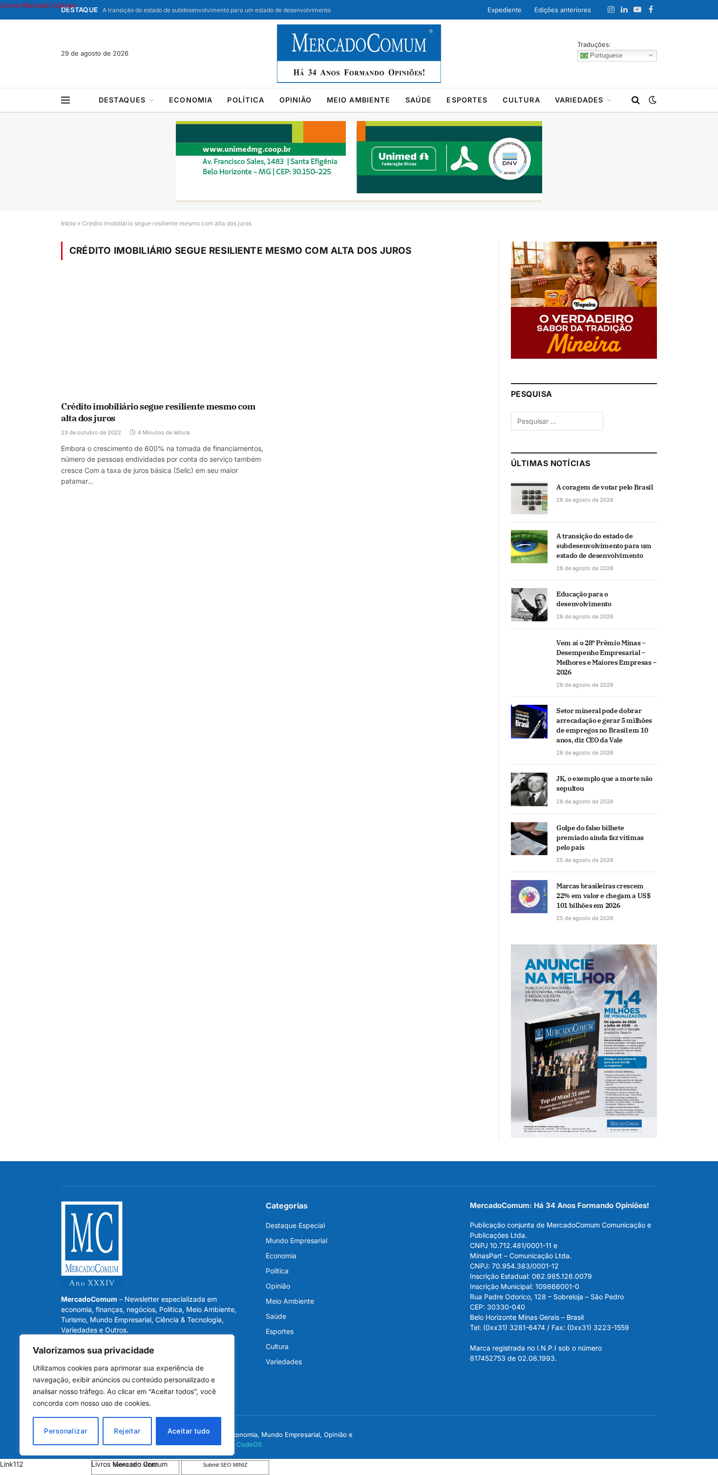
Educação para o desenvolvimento (584, 599)
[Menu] (65, 100)
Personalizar (65, 1431)
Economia (190, 100)
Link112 (11, 1464)
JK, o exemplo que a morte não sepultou (604, 783)
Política (245, 100)
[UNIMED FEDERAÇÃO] (359, 161)
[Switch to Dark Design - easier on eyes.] (651, 100)
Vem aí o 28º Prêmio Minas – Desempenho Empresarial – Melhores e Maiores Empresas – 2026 (606, 657)
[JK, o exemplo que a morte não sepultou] (529, 789)
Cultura (521, 100)
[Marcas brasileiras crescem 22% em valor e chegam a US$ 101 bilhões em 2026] (529, 896)
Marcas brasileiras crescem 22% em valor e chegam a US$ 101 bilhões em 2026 (603, 895)
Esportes (466, 100)
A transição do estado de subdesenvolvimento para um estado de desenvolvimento (217, 10)
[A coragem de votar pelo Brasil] (529, 497)
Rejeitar (127, 1431)
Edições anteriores (562, 10)
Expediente (504, 10)
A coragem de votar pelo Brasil (604, 487)
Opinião (295, 100)
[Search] (636, 100)
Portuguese (605, 55)
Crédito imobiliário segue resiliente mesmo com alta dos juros (158, 412)
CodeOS (249, 1444)
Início (68, 223)
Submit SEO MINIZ (225, 1465)
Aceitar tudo (189, 1431)
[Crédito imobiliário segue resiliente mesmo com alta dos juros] (163, 337)
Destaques (122, 100)
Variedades (579, 100)
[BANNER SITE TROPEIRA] (584, 356)
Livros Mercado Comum (38, 5)
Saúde (418, 100)
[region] (127, 1394)
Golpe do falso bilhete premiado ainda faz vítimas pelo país (600, 837)
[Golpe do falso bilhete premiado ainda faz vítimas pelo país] (529, 838)
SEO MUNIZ (44, 1464)
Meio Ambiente (359, 100)
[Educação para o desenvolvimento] (529, 604)
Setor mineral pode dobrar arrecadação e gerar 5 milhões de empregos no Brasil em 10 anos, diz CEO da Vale (604, 725)
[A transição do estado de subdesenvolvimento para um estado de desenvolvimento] (529, 546)
